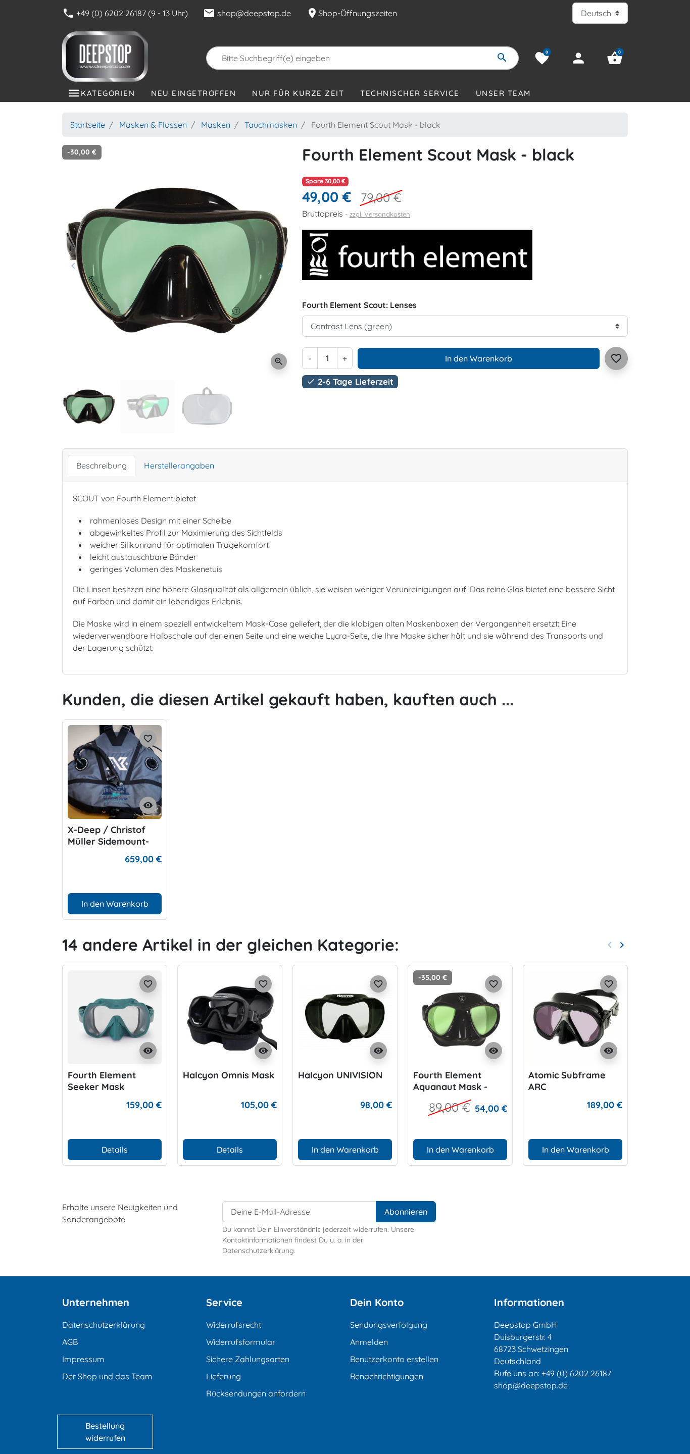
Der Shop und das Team (107, 1376)
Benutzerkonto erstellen (394, 1359)
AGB (70, 1342)
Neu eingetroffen (193, 93)
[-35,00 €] (460, 1016)
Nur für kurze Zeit (298, 93)
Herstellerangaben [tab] (179, 465)
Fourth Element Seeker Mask (102, 1081)
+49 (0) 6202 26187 (576, 1373)
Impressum (83, 1359)
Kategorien (108, 93)
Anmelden (369, 1342)
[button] (615, 58)
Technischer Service (410, 93)
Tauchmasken (270, 125)
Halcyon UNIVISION (340, 1075)
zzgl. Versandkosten (380, 214)
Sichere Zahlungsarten (247, 1359)
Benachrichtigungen (386, 1376)
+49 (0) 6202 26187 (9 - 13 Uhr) (125, 13)
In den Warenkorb (478, 358)
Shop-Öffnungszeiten (351, 13)
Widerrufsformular (240, 1342)
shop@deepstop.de (247, 13)
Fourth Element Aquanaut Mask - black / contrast (450, 1087)
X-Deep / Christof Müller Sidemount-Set (108, 841)
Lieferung (223, 1376)
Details (115, 1150)
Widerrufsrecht (233, 1325)
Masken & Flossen (153, 125)
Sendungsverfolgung (388, 1325)
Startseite (87, 125)
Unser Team (503, 93)
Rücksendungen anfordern (256, 1393)
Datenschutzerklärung (103, 1325)
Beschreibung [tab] (101, 465)
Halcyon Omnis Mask (228, 1075)
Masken (215, 125)
